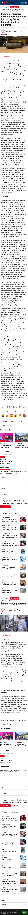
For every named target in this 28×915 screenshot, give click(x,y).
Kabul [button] (24, 912)
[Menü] (2, 3)
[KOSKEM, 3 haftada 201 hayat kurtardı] (14, 591)
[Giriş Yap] (25, 3)
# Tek (20, 421)
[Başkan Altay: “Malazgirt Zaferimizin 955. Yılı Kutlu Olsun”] (14, 583)
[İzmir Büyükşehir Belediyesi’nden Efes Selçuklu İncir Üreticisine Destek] (21, 440)
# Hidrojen (13, 421)
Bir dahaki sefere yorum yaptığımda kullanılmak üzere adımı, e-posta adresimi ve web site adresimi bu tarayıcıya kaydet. (14, 502)
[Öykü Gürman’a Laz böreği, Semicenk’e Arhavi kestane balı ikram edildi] (14, 543)
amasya (8, 30)
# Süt (10, 724)
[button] (22, 3)
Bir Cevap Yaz (5, 467)
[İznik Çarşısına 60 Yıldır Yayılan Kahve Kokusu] (14, 575)
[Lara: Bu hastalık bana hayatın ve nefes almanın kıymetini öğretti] (14, 519)
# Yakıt (12, 425)
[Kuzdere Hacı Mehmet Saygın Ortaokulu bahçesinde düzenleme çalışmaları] (14, 567)
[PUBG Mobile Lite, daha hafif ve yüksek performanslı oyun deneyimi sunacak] (14, 559)
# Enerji (4, 421)
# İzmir (4, 724)
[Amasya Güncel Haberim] (11, 2)
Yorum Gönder (5, 507)
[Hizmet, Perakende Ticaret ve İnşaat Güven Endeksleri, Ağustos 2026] (6, 456)
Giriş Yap (15, 507)
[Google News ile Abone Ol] (6, 56)
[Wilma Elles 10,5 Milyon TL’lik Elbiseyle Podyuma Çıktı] (14, 527)
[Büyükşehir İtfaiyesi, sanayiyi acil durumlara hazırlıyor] (14, 551)
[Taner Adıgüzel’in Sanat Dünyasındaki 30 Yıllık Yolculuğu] (14, 535)
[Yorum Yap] (3, 60)
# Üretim (4, 425)
